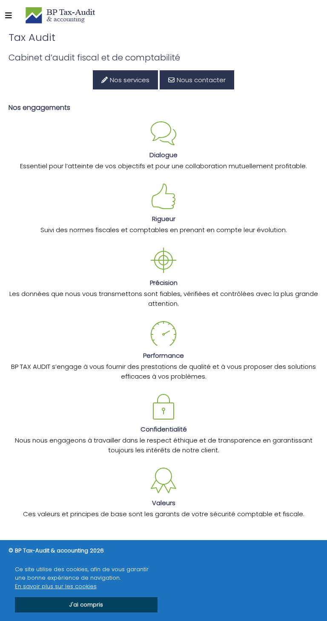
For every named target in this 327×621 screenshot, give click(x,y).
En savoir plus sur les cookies (56, 586)
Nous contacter (201, 79)
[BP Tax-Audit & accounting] (60, 15)
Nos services (129, 79)
